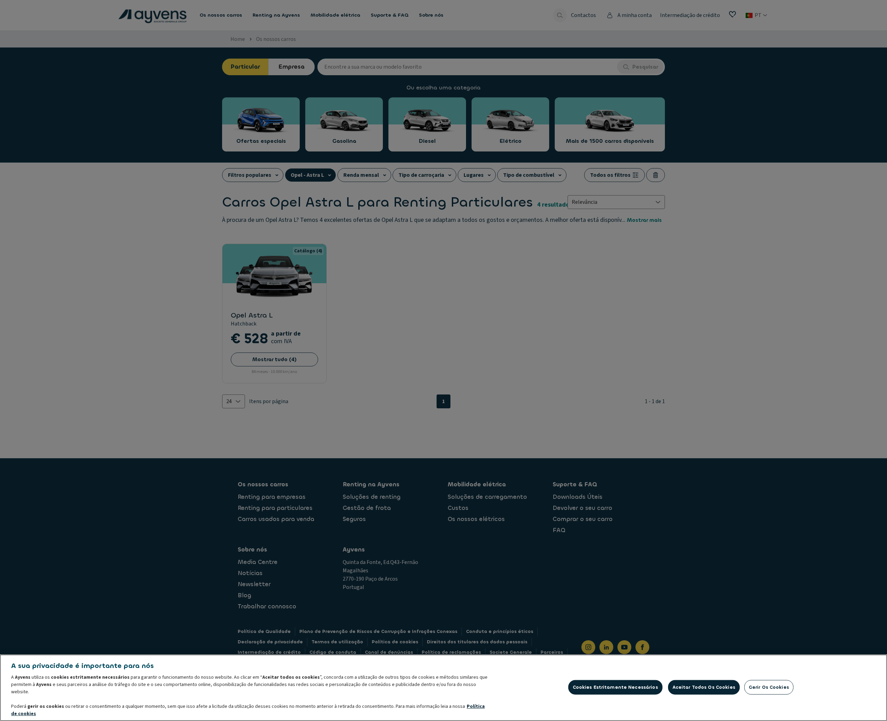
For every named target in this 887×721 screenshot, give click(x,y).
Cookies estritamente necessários (615, 687)
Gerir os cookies (769, 687)
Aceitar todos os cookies (704, 687)
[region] (443, 687)
